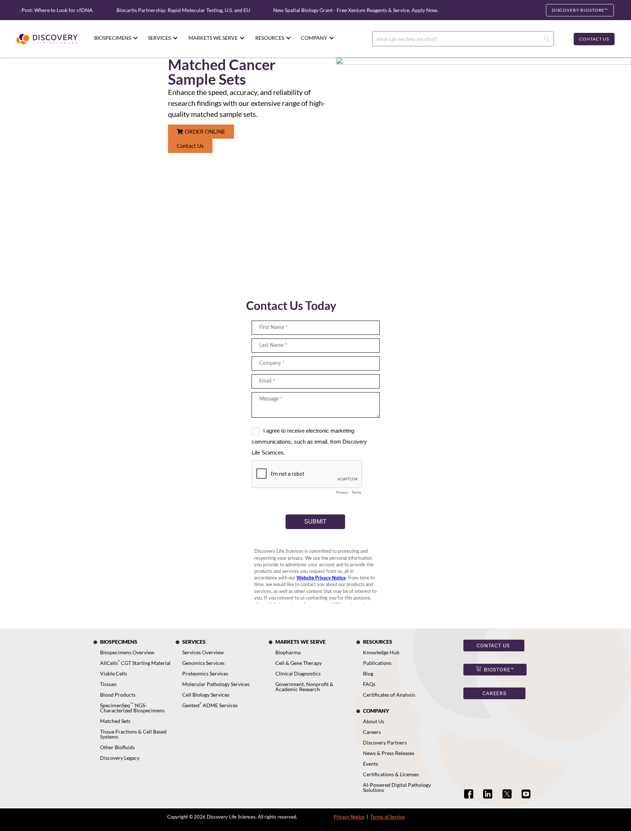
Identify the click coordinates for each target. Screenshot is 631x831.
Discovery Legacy (119, 758)
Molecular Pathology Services (215, 684)
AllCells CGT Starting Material (135, 663)
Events (370, 764)
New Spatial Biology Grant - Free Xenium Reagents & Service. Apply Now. (346, 10)
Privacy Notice (349, 817)
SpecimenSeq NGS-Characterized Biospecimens (132, 707)
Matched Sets (115, 721)
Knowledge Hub (381, 652)
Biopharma (288, 652)
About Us (373, 721)
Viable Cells (113, 673)
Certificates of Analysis (389, 695)
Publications (377, 663)
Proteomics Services (205, 673)
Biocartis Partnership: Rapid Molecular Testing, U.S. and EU (173, 10)
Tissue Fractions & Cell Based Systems (133, 734)
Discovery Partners (385, 742)
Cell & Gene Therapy (298, 663)
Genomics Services (203, 663)
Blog (368, 673)
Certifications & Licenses (391, 774)
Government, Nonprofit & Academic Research (304, 686)
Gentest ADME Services (210, 705)
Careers (372, 732)
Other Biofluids (117, 747)
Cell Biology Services (205, 695)
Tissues (108, 684)
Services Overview (203, 652)
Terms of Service (387, 817)
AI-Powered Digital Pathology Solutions (397, 787)
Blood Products (117, 695)
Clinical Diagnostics (298, 673)
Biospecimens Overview (127, 652)
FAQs (369, 684)
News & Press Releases (388, 753)
